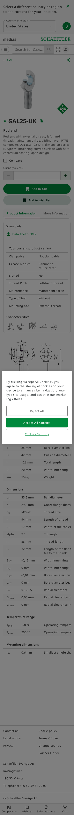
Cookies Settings (37, 434)
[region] (37, 407)
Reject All (37, 411)
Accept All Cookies (36, 423)
